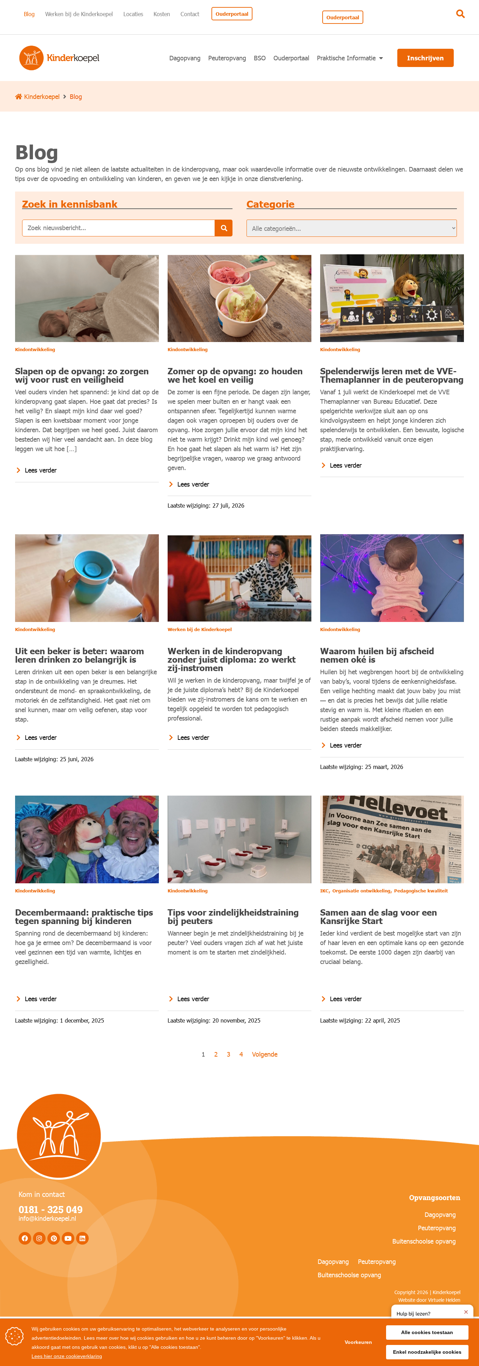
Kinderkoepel (41, 96)
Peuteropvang (227, 58)
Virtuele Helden (444, 1300)
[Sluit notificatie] (466, 1312)
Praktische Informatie (346, 58)
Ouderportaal (291, 58)
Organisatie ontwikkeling (361, 890)
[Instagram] (39, 1238)
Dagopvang (185, 58)
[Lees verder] (18, 470)
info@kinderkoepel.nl (47, 1218)
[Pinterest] (53, 1238)
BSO (260, 58)
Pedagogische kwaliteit (421, 890)
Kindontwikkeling (35, 349)
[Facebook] (25, 1238)
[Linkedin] (82, 1238)
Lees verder (40, 470)
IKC (324, 890)
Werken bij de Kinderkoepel (200, 629)
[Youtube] (68, 1238)
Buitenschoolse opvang (424, 1241)
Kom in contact (42, 1193)
